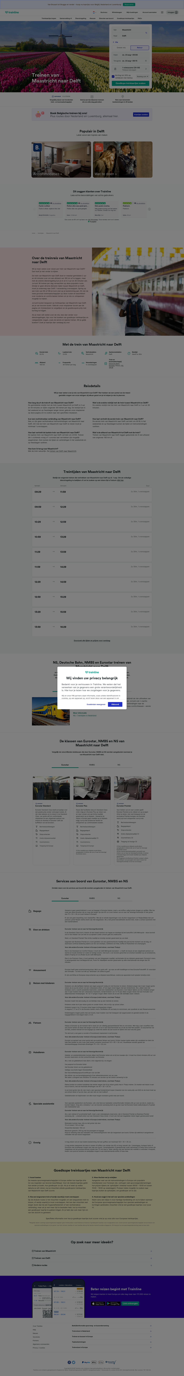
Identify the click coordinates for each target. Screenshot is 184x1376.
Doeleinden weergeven (96, 704)
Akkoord (115, 704)
